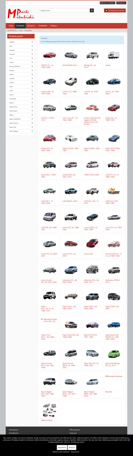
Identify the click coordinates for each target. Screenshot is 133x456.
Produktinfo (43, 26)
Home (11, 26)
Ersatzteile (20, 26)
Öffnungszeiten (75, 430)
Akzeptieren (62, 447)
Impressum (73, 433)
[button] (107, 2)
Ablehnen (72, 447)
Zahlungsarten (13, 430)
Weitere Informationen (61, 452)
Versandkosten (13, 433)
